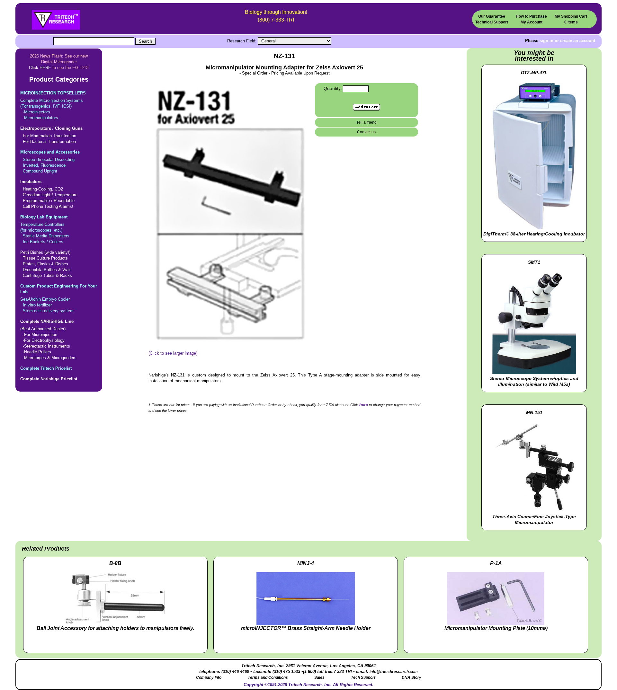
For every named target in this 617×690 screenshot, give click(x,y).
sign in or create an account (567, 40)
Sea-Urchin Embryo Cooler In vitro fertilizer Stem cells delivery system (58, 298)
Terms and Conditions (268, 677)
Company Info (208, 677)
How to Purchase (531, 16)
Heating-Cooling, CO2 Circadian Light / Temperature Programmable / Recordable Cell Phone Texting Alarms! (48, 194)
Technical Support (491, 22)
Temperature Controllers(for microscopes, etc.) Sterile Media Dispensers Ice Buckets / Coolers (44, 229)
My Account (531, 22)
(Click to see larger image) (172, 353)
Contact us (366, 132)
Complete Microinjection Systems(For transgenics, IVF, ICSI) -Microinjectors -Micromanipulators (53, 105)
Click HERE (40, 67)
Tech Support (363, 677)
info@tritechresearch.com (394, 671)
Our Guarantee (491, 16)
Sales (319, 677)
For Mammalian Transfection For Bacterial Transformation (51, 135)
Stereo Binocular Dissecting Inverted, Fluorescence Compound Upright (50, 161)
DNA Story (411, 677)
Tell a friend (366, 122)
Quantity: (333, 88)
